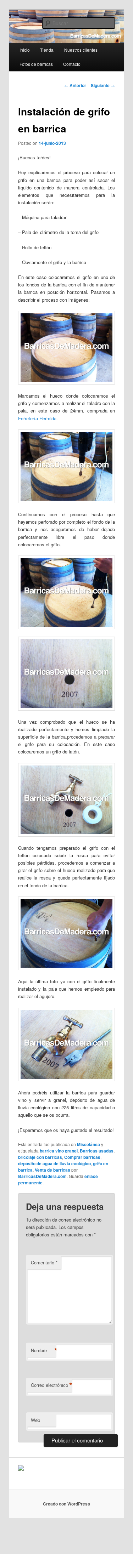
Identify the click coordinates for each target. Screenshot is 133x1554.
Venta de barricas (52, 1170)
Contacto (72, 64)
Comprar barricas (82, 1157)
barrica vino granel (59, 1151)
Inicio (25, 50)
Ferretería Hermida (37, 418)
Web (35, 1420)
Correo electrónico (51, 1385)
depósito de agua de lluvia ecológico (54, 1163)
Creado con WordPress (66, 1504)
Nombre (43, 1350)
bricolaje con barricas (40, 1157)
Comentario (44, 1262)
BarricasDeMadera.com (42, 1176)
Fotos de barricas (36, 64)
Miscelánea (88, 1144)
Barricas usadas (96, 1151)
